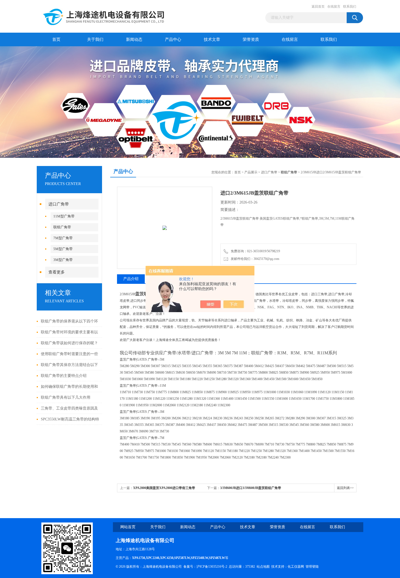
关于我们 (95, 39)
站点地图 (263, 566)
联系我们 (349, 6)
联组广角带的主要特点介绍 (64, 376)
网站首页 (128, 527)
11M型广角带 (64, 216)
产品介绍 (131, 279)
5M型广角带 (63, 249)
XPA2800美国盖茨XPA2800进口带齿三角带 (164, 488)
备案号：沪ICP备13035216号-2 (205, 566)
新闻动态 (134, 39)
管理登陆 (312, 566)
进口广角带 (58, 204)
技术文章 (212, 39)
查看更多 (56, 272)
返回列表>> (345, 488)
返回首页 (318, 6)
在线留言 (333, 6)
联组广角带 (62, 227)
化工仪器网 (296, 566)
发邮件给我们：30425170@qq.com (254, 259)
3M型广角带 (63, 260)
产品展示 (250, 172)
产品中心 (173, 39)
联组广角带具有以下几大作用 (65, 397)
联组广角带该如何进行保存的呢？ (69, 343)
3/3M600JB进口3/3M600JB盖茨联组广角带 (250, 488)
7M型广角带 (63, 238)
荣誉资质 (251, 39)
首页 (56, 39)
